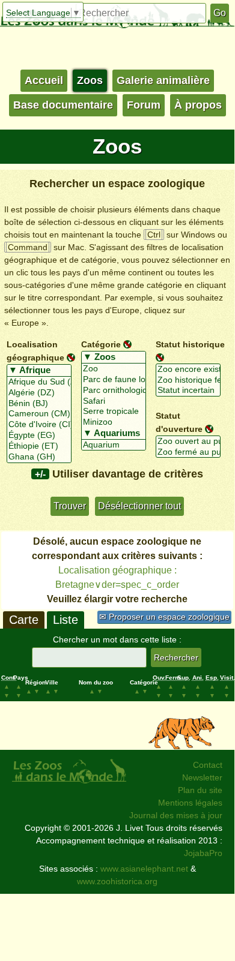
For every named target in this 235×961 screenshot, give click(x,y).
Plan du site (200, 790)
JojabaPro (203, 853)
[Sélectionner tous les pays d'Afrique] (39, 371)
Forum (143, 105)
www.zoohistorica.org (117, 881)
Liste (65, 619)
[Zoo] (113, 369)
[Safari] (113, 401)
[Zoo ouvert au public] (188, 441)
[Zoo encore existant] (188, 369)
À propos (198, 105)
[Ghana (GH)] (39, 457)
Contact (207, 765)
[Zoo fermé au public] (188, 452)
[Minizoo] (113, 422)
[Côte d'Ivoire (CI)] (39, 424)
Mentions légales (190, 802)
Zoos (90, 80)
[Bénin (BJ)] (39, 403)
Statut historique (190, 344)
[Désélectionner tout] (71, 357)
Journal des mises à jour (175, 815)
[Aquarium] (113, 445)
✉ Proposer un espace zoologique (164, 616)
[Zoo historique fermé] (188, 380)
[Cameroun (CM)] (39, 414)
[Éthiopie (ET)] (39, 446)
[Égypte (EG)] (39, 435)
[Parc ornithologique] (113, 390)
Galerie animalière (163, 80)
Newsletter (202, 777)
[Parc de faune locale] (113, 379)
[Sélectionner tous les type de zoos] (113, 358)
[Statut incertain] (188, 390)
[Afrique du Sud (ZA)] (39, 382)
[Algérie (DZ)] (39, 393)
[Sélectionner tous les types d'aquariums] (113, 434)
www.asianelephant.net (144, 868)
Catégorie (101, 344)
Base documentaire (63, 105)
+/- (40, 474)
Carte (23, 619)
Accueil (44, 80)
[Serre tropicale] (113, 411)
